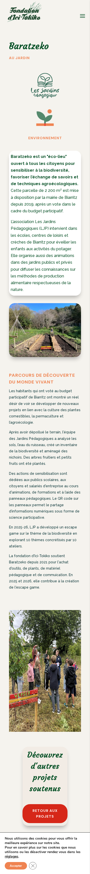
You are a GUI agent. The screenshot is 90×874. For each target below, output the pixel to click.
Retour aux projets (45, 813)
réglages (11, 856)
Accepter (16, 866)
